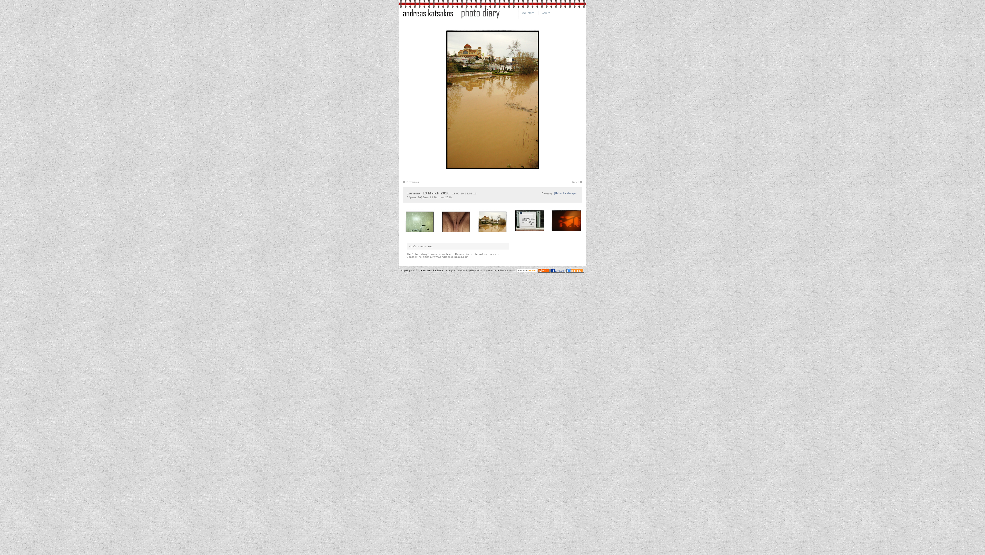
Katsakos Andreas (432, 270)
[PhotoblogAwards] (526, 270)
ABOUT (546, 13)
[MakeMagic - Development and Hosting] (575, 270)
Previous (413, 182)
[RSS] (544, 270)
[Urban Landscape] (565, 193)
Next (575, 182)
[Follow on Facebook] (557, 270)
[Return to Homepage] (451, 17)
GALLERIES (528, 13)
